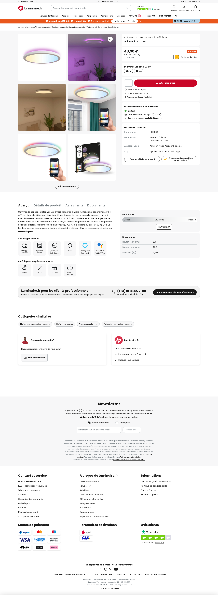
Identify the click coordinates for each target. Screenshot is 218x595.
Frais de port (24, 503)
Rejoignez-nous (87, 503)
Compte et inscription (29, 516)
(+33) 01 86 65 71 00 (131, 291)
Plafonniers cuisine (64, 324)
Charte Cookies (148, 490)
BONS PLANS (165, 16)
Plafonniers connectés (77, 27)
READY (124, 21)
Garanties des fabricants (30, 499)
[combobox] (91, 8)
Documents (96, 205)
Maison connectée (43, 27)
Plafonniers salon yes (88, 324)
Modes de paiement (28, 512)
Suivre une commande (29, 490)
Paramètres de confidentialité (63, 574)
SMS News (84, 490)
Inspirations (85, 516)
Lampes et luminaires (26, 27)
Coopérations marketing (92, 494)
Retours (22, 507)
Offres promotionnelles (91, 499)
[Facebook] (101, 569)
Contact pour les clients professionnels (175, 292)
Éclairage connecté (59, 27)
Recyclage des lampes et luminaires (152, 574)
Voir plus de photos (67, 186)
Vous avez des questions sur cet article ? (181, 159)
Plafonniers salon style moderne (118, 324)
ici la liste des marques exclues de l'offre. (129, 460)
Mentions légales (149, 494)
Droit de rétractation (29, 481)
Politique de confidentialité (130, 457)
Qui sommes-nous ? (89, 481)
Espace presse (87, 512)
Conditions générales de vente (156, 481)
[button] (42, 107)
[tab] (24, 205)
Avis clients (74, 205)
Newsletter (85, 485)
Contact (22, 494)
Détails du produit (47, 205)
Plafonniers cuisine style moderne (35, 324)
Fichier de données (189, 57)
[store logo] (30, 8)
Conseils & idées (101, 516)
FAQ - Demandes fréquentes (32, 485)
